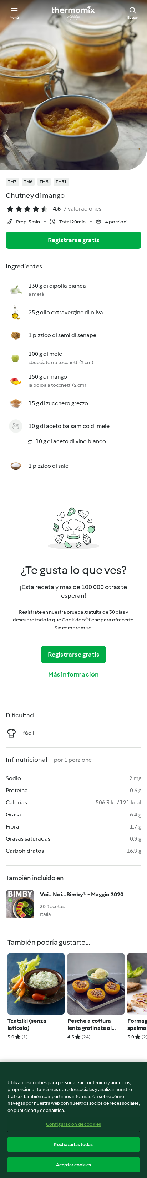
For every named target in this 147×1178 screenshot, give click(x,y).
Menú (14, 17)
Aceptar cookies (73, 1164)
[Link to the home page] (73, 13)
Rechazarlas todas (73, 1144)
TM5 (44, 181)
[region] (73, 1120)
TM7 (12, 181)
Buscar (132, 17)
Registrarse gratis (74, 240)
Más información (73, 674)
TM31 (61, 181)
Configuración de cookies (73, 1124)
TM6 (28, 181)
